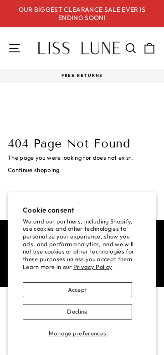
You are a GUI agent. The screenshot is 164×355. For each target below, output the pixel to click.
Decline (77, 311)
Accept (77, 289)
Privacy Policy (93, 266)
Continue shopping (33, 169)
